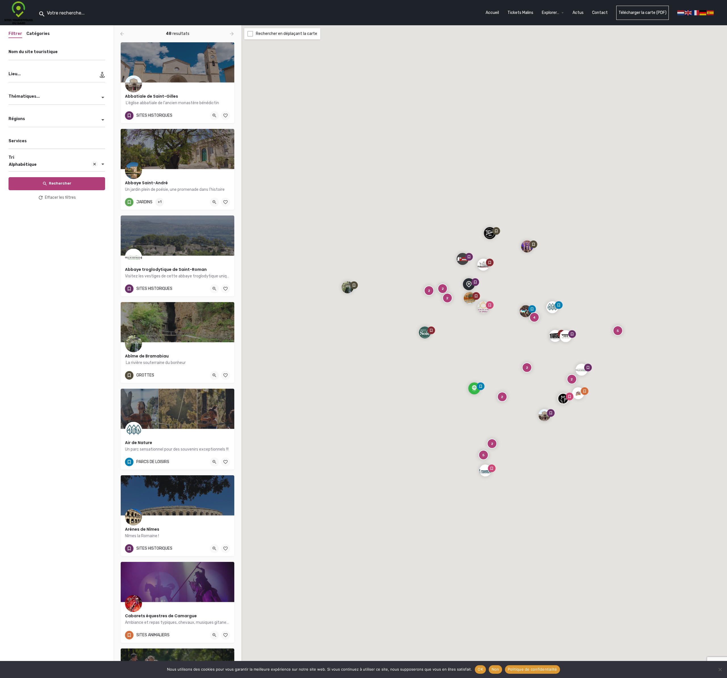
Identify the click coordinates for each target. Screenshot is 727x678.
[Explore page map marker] (544, 415)
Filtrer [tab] (15, 33)
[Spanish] (710, 12)
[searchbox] (56, 141)
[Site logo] (19, 12)
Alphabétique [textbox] (23, 164)
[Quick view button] (214, 115)
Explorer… (550, 12)
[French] (695, 12)
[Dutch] (681, 12)
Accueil (492, 12)
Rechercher (60, 183)
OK (480, 669)
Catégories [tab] (38, 33)
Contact (600, 12)
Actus (578, 12)
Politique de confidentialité (532, 669)
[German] (703, 12)
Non (495, 669)
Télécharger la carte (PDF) (643, 12)
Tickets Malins (520, 12)
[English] (688, 12)
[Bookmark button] (225, 115)
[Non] (720, 669)
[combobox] (57, 98)
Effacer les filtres (60, 197)
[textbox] (57, 98)
